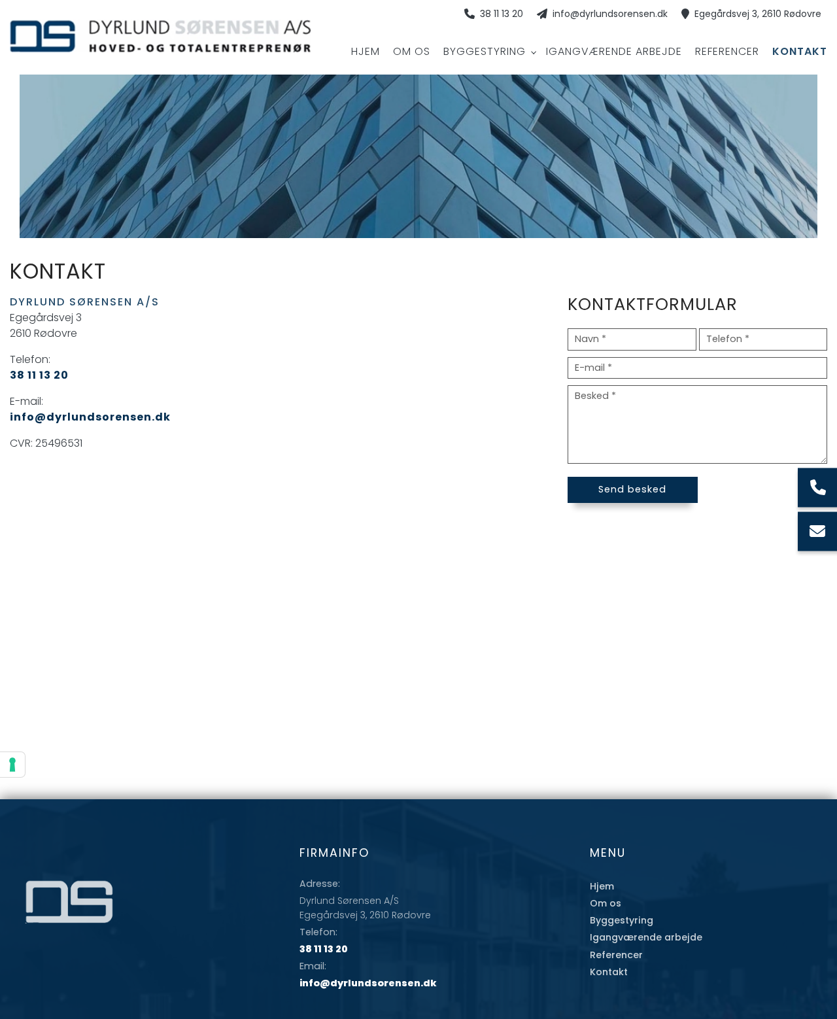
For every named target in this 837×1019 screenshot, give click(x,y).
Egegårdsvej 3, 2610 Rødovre (757, 14)
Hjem (602, 886)
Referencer (616, 954)
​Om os (605, 903)
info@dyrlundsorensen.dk (610, 14)
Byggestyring (621, 920)
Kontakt (609, 971)
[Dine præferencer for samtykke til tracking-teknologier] (12, 764)
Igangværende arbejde (646, 937)
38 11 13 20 (501, 14)
